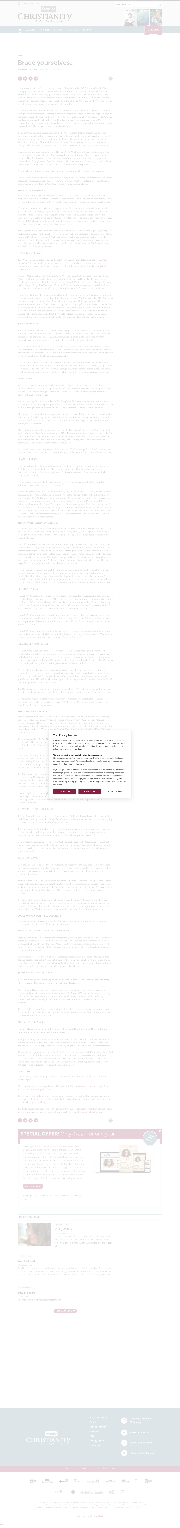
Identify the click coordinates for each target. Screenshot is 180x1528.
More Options (115, 791)
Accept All (65, 791)
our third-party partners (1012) (95, 743)
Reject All (90, 791)
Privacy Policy (67, 781)
